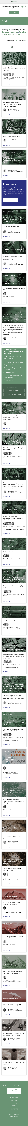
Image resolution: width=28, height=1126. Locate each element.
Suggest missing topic (10, 200)
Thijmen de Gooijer (11, 737)
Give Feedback (14, 1112)
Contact (14, 1105)
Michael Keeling (19, 737)
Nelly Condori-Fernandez (11, 528)
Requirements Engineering (14, 7)
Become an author (14, 1116)
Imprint (8, 1122)
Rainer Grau (14, 422)
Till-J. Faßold (14, 491)
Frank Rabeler (15, 1009)
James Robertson (19, 558)
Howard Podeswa (15, 337)
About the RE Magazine (14, 1103)
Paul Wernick (16, 664)
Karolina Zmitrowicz (16, 231)
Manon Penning (15, 841)
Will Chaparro (6, 739)
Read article (6, 84)
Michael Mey (14, 139)
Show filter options (11, 40)
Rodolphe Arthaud (11, 944)
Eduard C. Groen (11, 77)
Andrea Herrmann (11, 526)
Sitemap (4, 1122)
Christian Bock (15, 109)
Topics (15, 12)
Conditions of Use (21, 1122)
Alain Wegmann (15, 456)
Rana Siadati (10, 664)
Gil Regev (9, 456)
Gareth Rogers (15, 263)
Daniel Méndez (10, 594)
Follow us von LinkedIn (13, 390)
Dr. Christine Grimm (11, 877)
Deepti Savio (10, 911)
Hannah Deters (18, 77)
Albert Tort (9, 809)
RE (14, 2)
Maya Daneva (19, 526)
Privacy (13, 1122)
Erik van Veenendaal (16, 1038)
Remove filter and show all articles (19, 47)
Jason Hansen (15, 702)
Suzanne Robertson (11, 558)
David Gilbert (10, 627)
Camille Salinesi (10, 296)
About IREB (14, 1100)
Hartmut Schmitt (10, 78)
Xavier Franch (17, 594)
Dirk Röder (16, 627)
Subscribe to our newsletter (13, 394)
